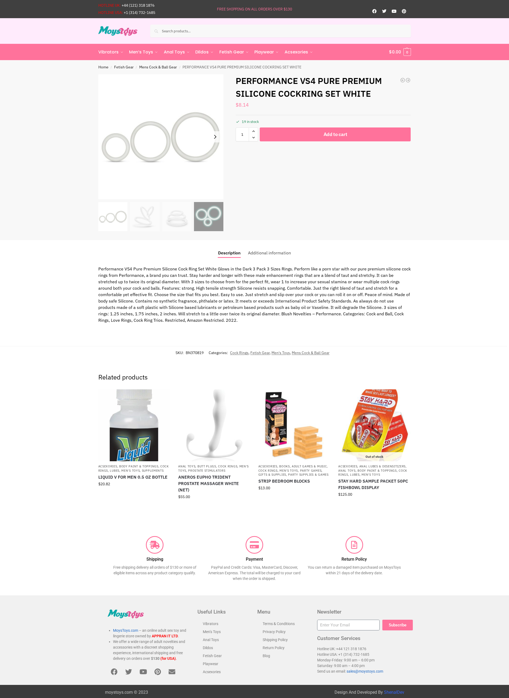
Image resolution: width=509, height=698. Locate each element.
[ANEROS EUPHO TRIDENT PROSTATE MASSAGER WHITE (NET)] (214, 425)
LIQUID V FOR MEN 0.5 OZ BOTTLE (133, 477)
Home (103, 67)
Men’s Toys (212, 632)
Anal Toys (186, 466)
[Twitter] (384, 11)
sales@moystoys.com (365, 671)
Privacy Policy (274, 632)
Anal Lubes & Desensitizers (382, 466)
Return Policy (274, 648)
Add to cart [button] (134, 495)
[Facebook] (374, 11)
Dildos (208, 648)
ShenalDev (394, 692)
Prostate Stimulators (206, 470)
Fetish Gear (124, 67)
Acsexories (107, 466)
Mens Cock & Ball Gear (158, 67)
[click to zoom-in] (160, 136)
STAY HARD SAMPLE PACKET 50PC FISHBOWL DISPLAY (373, 484)
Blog (266, 656)
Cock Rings (239, 352)
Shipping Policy (275, 640)
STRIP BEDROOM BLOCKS (284, 481)
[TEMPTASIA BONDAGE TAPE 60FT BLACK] (408, 80)
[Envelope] (172, 671)
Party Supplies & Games (308, 474)
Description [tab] (229, 252)
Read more (374, 505)
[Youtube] (394, 11)
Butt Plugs (206, 466)
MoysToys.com (125, 630)
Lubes (114, 470)
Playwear (210, 664)
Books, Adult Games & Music (303, 466)
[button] (400, 52)
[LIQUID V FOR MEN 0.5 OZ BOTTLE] (134, 425)
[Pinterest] (404, 11)
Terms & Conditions (279, 624)
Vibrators (210, 624)
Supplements (153, 470)
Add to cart (335, 134)
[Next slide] (215, 136)
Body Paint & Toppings (138, 466)
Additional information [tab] (269, 252)
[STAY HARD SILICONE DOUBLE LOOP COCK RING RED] (402, 80)
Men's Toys (280, 352)
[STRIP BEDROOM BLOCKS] (294, 425)
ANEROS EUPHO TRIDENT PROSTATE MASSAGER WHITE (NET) (208, 483)
